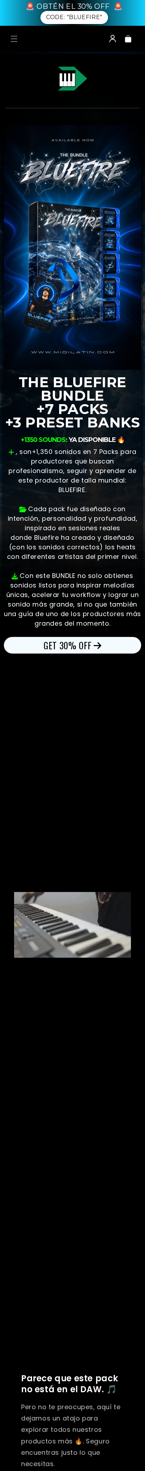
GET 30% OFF (68, 645)
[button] (14, 39)
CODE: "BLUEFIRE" (74, 17)
